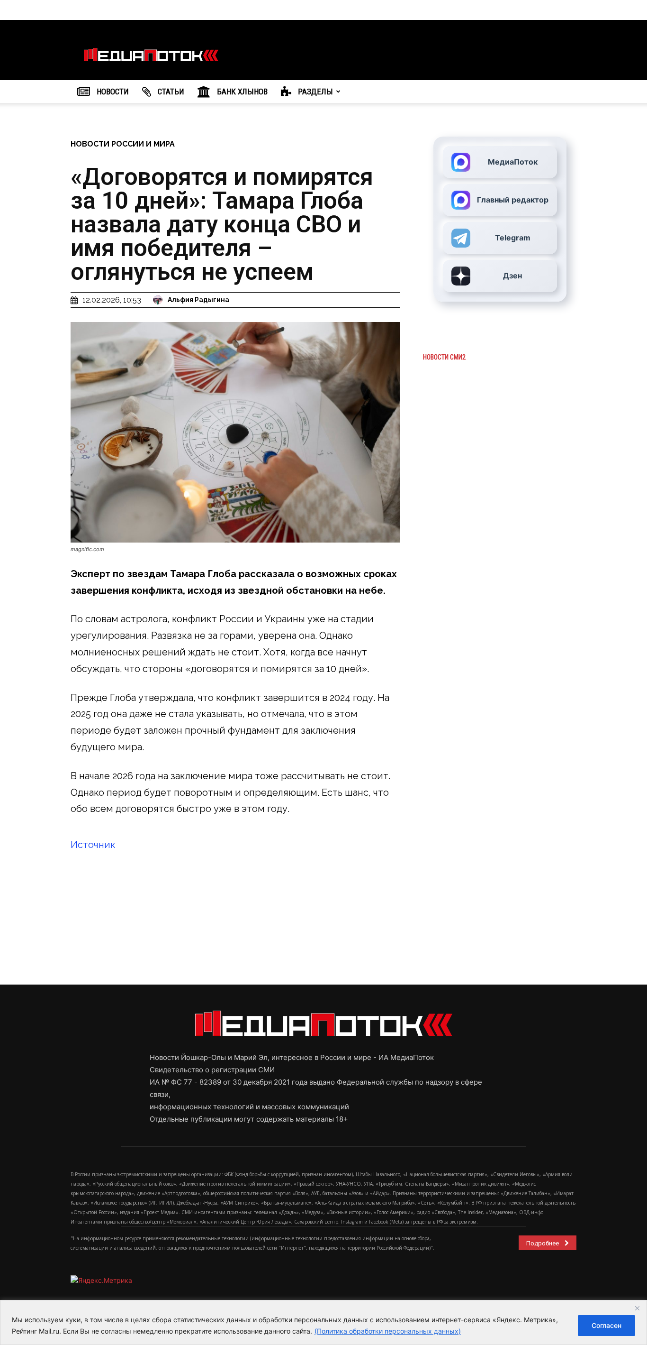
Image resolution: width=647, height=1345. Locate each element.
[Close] (637, 1308)
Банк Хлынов (241, 91)
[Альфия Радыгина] (159, 299)
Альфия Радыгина (198, 300)
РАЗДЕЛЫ (314, 91)
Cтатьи (170, 91)
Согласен (606, 1325)
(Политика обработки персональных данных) (388, 1331)
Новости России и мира (123, 143)
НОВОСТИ (112, 91)
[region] (323, 1322)
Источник (93, 844)
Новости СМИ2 (444, 357)
